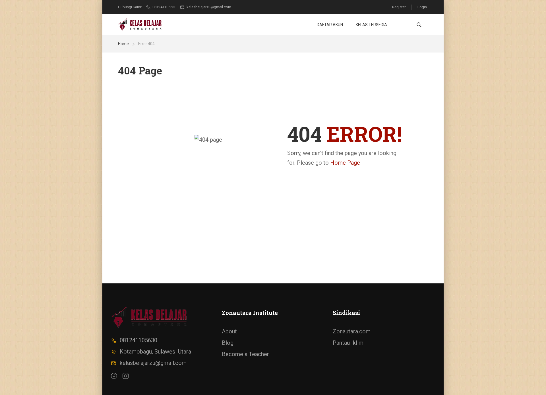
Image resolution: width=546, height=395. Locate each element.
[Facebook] (114, 375)
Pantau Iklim (348, 342)
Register (399, 7)
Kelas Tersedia (371, 24)
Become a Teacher (245, 354)
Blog (227, 342)
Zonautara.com (352, 331)
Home (123, 43)
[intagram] (126, 375)
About (229, 331)
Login (422, 7)
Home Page (345, 162)
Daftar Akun (330, 24)
